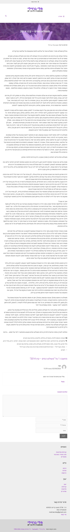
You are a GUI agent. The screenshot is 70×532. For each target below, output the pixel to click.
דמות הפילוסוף (45, 341)
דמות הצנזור (22, 341)
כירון (11, 341)
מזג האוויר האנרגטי (60, 454)
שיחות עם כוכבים (29, 338)
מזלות (43, 338)
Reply (62, 382)
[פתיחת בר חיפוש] (6, 16)
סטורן (31, 344)
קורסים (64, 487)
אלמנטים (62, 341)
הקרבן (63, 350)
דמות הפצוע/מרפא (33, 341)
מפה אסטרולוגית (47, 344)
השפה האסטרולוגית (58, 338)
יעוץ (65, 484)
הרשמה (64, 473)
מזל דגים (6, 341)
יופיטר (15, 341)
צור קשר (63, 514)
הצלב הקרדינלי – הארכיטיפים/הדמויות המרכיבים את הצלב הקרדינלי (42, 347)
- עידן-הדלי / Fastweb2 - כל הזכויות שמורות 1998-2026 (30, 529)
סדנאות (64, 489)
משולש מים (37, 344)
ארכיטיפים (54, 341)
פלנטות (37, 338)
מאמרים (48, 338)
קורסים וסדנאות (61, 452)
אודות (64, 470)
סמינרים (63, 491)
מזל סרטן (64, 344)
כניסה (64, 468)
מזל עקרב (57, 344)
